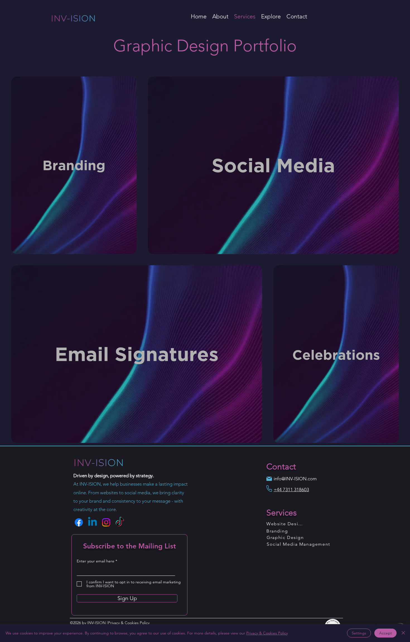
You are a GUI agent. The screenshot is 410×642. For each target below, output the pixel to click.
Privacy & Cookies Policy (267, 633)
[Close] (403, 633)
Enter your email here (95, 561)
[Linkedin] (92, 522)
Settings (359, 633)
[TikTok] (119, 522)
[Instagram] (106, 522)
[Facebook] (78, 522)
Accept (385, 633)
